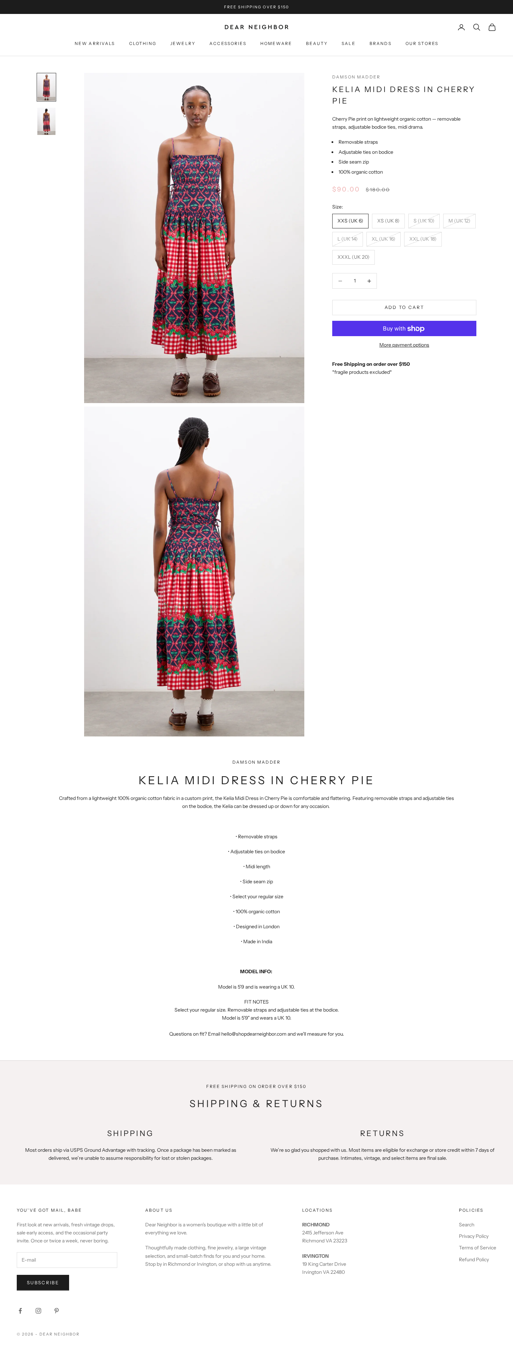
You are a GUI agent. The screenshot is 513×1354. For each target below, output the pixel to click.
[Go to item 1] (46, 87)
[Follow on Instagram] (38, 1310)
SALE (349, 43)
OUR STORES (422, 43)
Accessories (227, 43)
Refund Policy (474, 1259)
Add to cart (404, 307)
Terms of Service (477, 1248)
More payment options (404, 345)
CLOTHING (142, 43)
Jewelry (182, 43)
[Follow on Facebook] (20, 1310)
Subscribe (43, 1282)
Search (466, 1224)
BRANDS (381, 43)
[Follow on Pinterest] (56, 1310)
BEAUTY (317, 43)
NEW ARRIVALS (95, 43)
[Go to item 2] (46, 121)
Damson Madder (356, 77)
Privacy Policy (474, 1236)
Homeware (276, 43)
